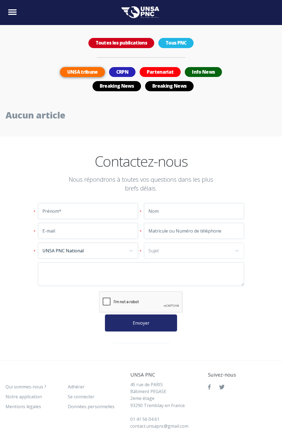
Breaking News (117, 86)
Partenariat (160, 72)
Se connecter (81, 397)
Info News (203, 72)
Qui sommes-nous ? (26, 387)
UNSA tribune (82, 72)
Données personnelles (91, 407)
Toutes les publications (121, 43)
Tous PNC (176, 43)
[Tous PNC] (141, 12)
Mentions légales (23, 407)
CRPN (122, 72)
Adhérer (76, 387)
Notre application (24, 397)
